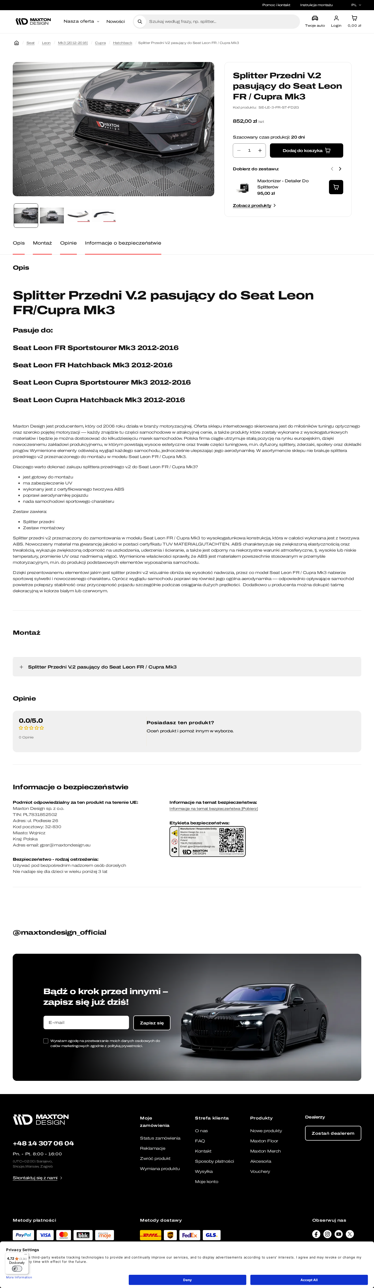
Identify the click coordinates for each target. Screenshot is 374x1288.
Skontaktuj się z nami (35, 1178)
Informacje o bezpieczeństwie (123, 242)
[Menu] (26, 1255)
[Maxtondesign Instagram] (327, 1235)
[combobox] (222, 22)
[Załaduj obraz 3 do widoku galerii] (78, 216)
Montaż (42, 242)
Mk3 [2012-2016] (73, 42)
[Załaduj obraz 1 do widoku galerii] (26, 216)
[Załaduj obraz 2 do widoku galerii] (52, 216)
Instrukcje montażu (316, 5)
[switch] (17, 1269)
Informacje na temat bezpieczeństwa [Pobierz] (213, 808)
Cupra (100, 42)
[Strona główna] (16, 43)
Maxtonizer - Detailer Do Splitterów (282, 184)
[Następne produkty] (340, 169)
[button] (82, 21)
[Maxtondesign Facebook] (316, 1235)
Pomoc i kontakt (276, 5)
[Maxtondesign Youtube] (339, 1235)
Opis (19, 242)
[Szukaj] (140, 22)
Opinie (68, 242)
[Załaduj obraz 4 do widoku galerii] (104, 216)
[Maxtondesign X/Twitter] (350, 1235)
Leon (46, 42)
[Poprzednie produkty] (332, 169)
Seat (30, 42)
